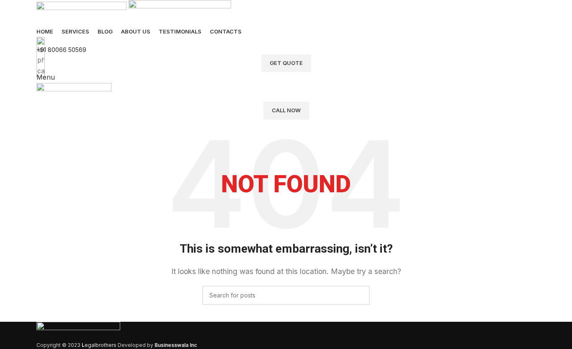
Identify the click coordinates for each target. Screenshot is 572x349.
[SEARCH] (360, 295)
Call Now (286, 110)
